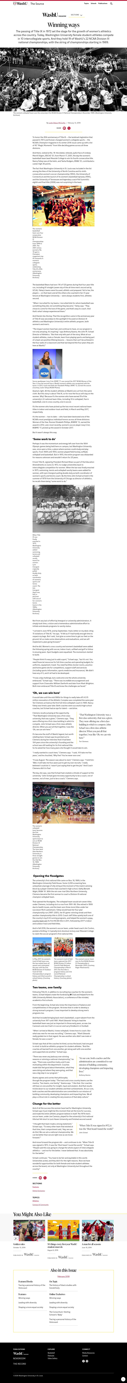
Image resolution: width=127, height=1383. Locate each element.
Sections (75, 15)
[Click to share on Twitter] (69, 128)
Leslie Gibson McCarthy (57, 123)
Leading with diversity (27, 1303)
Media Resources (88, 1353)
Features (36, 1187)
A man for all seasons (91, 1244)
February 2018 (64, 1277)
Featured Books (25, 1281)
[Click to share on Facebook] (64, 128)
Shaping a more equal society (30, 1307)
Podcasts (51, 1356)
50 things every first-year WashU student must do (62, 1245)
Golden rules (19, 1244)
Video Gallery (52, 1358)
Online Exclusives (39, 1191)
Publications (102, 3)
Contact (85, 1356)
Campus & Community (41, 1205)
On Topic (53, 1281)
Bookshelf (51, 1353)
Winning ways (24, 1298)
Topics (86, 3)
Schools (93, 3)
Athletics (36, 1201)
